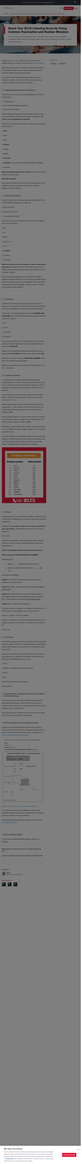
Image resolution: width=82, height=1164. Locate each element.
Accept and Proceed (69, 1155)
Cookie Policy (10, 1158)
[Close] (78, 1149)
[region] (40, 1155)
